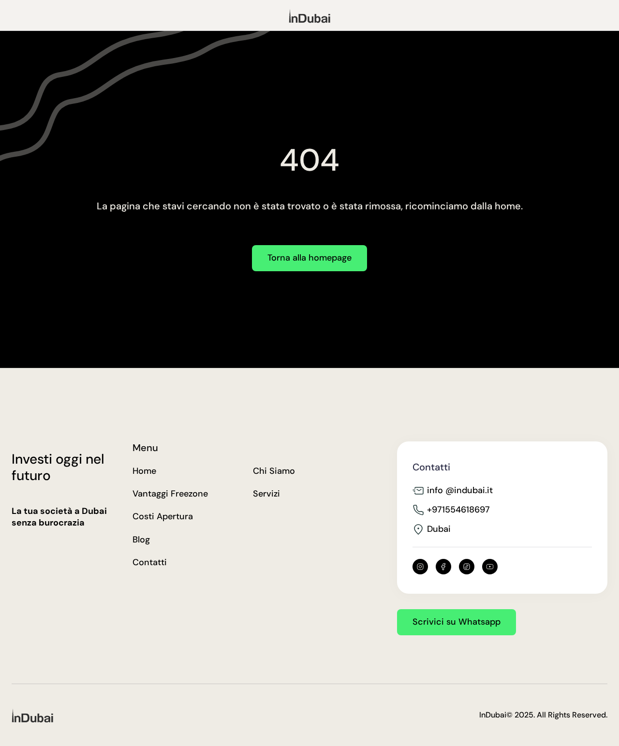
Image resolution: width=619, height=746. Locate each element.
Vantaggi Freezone (170, 493)
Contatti (150, 562)
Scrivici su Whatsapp (457, 622)
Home (144, 471)
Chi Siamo (274, 471)
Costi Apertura (163, 516)
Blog (141, 539)
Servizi (266, 493)
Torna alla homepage (309, 257)
